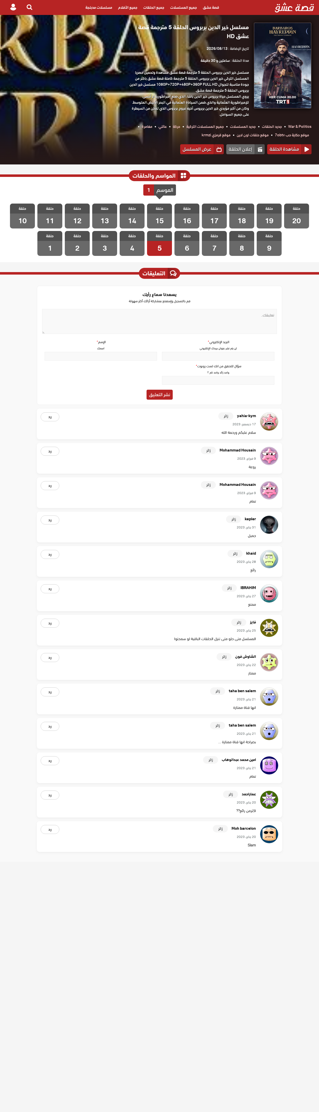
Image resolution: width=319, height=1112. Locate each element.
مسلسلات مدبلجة (98, 7)
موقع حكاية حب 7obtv (292, 135)
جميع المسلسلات (183, 7)
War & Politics (300, 127)
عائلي (163, 127)
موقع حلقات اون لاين (253, 135)
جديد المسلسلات (243, 127)
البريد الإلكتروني (218, 342)
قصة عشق (211, 7)
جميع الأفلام (127, 7)
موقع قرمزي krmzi (216, 135)
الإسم (101, 342)
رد (50, 416)
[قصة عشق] (294, 7)
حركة (176, 127)
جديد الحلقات (272, 127)
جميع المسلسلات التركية (205, 127)
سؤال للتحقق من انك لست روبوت (218, 366)
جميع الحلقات (153, 7)
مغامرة (147, 127)
